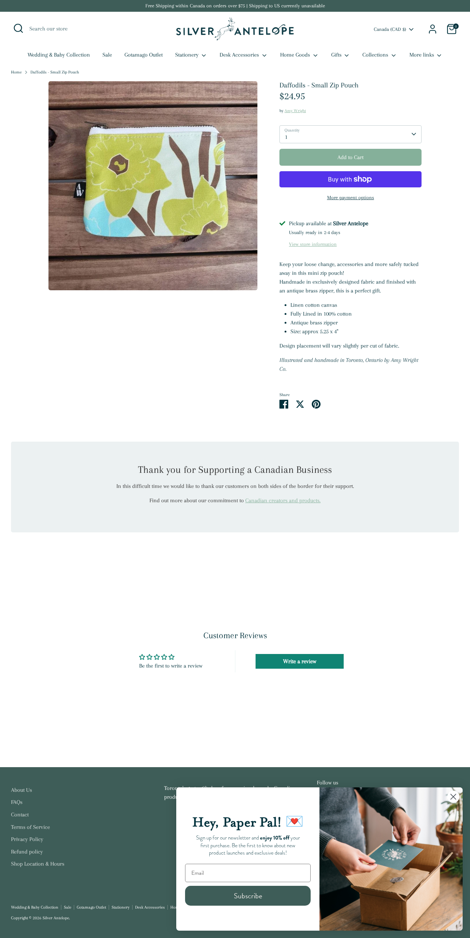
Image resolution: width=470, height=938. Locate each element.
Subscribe (248, 895)
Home (16, 72)
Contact (20, 814)
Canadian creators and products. (283, 500)
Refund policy (27, 851)
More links (422, 54)
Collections (376, 54)
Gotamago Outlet (143, 54)
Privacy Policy (27, 839)
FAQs (16, 802)
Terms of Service (30, 827)
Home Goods (295, 54)
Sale (107, 54)
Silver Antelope (56, 918)
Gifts (337, 54)
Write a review (299, 661)
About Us (21, 790)
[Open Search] (18, 28)
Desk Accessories (240, 54)
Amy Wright (295, 110)
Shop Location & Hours (37, 863)
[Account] (432, 29)
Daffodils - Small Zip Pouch (54, 72)
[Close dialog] (453, 796)
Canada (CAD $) (390, 29)
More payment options (350, 197)
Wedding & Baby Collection (59, 54)
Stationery (187, 54)
